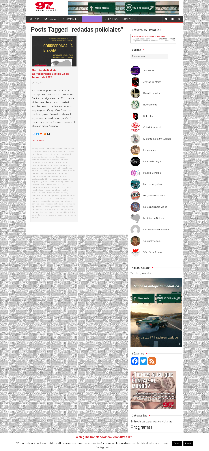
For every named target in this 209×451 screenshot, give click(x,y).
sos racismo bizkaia (54, 209)
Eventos (149, 422)
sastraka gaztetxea (51, 207)
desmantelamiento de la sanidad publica (51, 165)
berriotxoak (66, 154)
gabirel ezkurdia (48, 173)
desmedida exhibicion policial (46, 168)
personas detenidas (41, 195)
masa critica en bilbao (62, 187)
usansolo (62, 215)
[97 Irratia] (46, 8)
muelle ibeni (38, 190)
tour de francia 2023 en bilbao (54, 212)
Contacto (128, 19)
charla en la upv (39, 157)
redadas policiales (54, 204)
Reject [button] (188, 443)
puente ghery (60, 198)
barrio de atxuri (52, 154)
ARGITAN (47, 151)
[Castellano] (179, 19)
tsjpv (72, 212)
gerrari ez (62, 173)
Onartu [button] (177, 443)
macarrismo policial (41, 187)
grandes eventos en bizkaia (45, 176)
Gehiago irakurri (104, 447)
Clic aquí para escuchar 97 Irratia (148, 36)
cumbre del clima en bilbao (55, 162)
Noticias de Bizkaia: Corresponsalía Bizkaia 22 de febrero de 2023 (50, 74)
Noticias (167, 421)
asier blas (57, 151)
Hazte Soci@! (92, 19)
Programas (142, 427)
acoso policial (56, 149)
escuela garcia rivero (50, 171)
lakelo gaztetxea (48, 184)
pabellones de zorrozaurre (54, 193)
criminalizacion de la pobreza (46, 160)
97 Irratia (50, 19)
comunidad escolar (57, 157)
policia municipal (44, 198)
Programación (70, 19)
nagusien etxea (53, 190)
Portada (34, 19)
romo (38, 207)
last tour (62, 184)
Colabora (111, 19)
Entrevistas (138, 421)
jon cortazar (55, 179)
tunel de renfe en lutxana (44, 215)
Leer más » (38, 140)
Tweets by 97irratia (141, 273)
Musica (157, 421)
